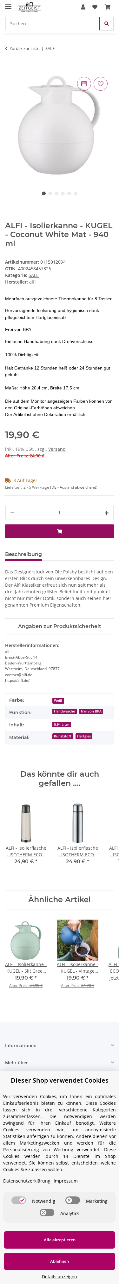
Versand (57, 449)
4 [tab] (63, 193)
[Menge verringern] (12, 512)
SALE (34, 275)
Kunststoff (62, 736)
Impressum (66, 1181)
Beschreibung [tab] (23, 554)
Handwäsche (64, 711)
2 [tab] (50, 193)
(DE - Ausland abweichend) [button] (73, 487)
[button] (83, 7)
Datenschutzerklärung (26, 1181)
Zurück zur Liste (24, 48)
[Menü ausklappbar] (8, 4)
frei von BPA (91, 711)
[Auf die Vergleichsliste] (84, 84)
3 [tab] (56, 193)
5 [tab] (69, 193)
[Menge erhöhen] (107, 512)
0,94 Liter (61, 724)
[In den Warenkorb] (10, 68)
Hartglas (84, 736)
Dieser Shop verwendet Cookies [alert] (60, 1080)
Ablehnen (59, 1261)
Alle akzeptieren (60, 1240)
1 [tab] (44, 193)
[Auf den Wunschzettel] (101, 84)
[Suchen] (106, 23)
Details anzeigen (59, 1277)
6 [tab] (75, 193)
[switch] (18, 1200)
